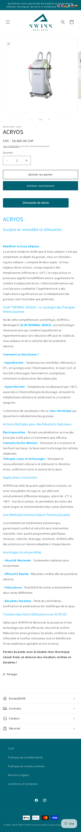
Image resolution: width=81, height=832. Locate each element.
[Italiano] (69, 5)
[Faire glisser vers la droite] (49, 119)
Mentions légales (18, 775)
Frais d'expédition (11, 146)
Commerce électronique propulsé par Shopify (54, 824)
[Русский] (73, 5)
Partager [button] (12, 674)
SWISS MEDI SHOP (21, 824)
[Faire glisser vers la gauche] (32, 119)
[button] (8, 22)
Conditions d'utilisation (23, 784)
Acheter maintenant (40, 186)
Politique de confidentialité (25, 757)
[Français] (62, 5)
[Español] (76, 5)
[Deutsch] (65, 5)
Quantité (8, 152)
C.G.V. (11, 748)
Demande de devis (36, 202)
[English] (58, 5)
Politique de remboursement (26, 766)
